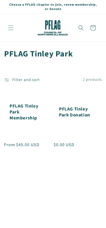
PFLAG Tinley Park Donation (74, 112)
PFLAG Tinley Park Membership (24, 112)
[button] (11, 28)
